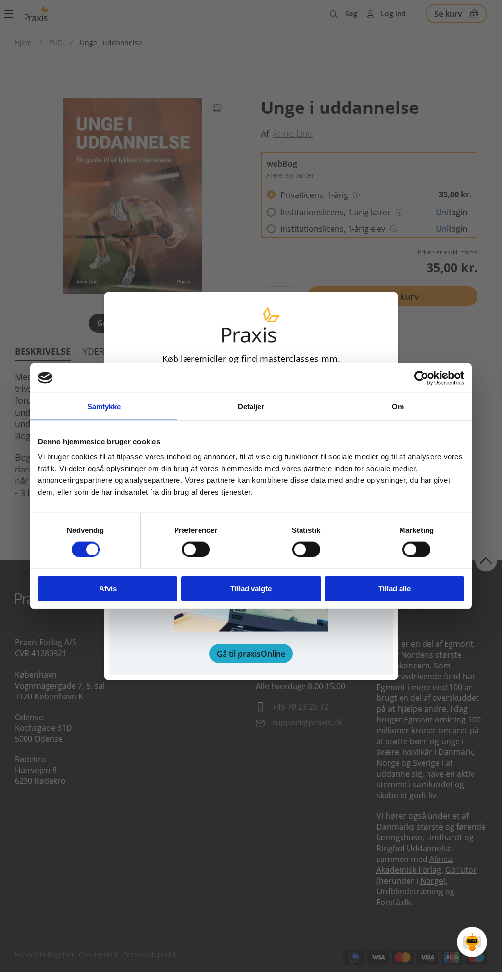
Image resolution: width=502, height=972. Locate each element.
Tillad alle (394, 588)
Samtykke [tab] (104, 406)
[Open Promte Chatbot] (472, 942)
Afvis (108, 588)
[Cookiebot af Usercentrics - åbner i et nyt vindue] (421, 377)
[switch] (196, 549)
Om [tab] (398, 406)
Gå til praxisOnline (251, 653)
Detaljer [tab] (251, 406)
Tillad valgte (251, 588)
